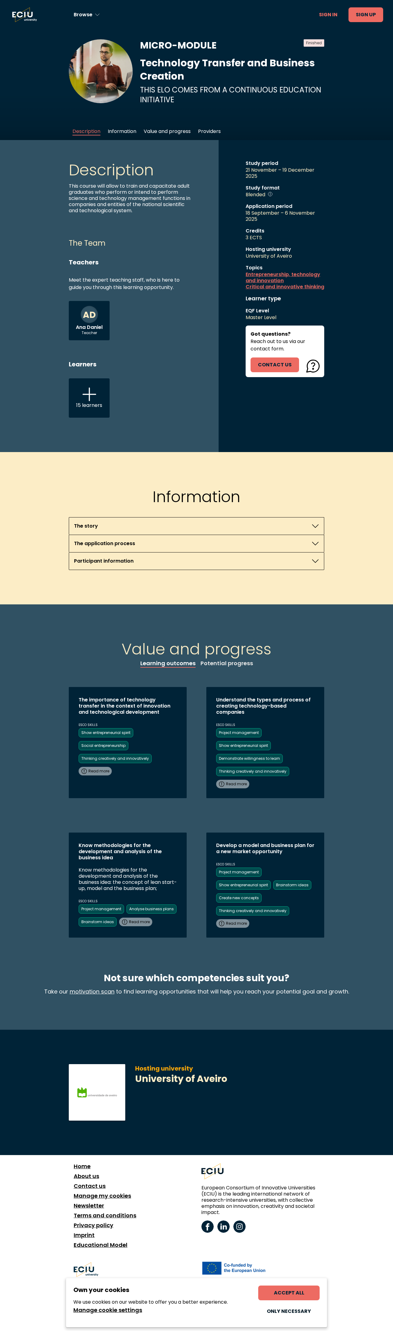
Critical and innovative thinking (285, 287)
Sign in (328, 14)
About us (86, 1176)
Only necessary (289, 1311)
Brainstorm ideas (97, 921)
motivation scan (92, 991)
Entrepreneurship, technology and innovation (283, 277)
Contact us (90, 1186)
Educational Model (100, 1245)
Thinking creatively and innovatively (115, 758)
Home (82, 1166)
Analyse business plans (151, 908)
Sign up (366, 14)
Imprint (84, 1235)
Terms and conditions (105, 1215)
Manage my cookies (102, 1196)
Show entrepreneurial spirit (105, 732)
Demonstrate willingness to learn (249, 758)
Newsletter (89, 1205)
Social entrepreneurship (103, 745)
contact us (275, 364)
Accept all (289, 1292)
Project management (239, 732)
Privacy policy (93, 1225)
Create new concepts (239, 897)
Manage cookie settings (107, 1310)
